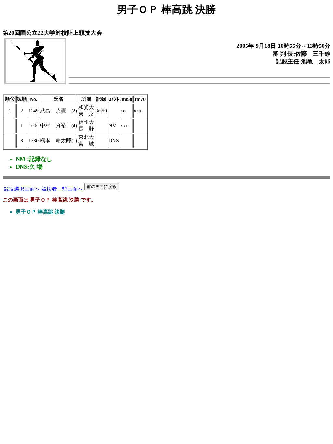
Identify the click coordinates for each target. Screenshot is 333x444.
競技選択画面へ (22, 189)
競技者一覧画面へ (62, 189)
